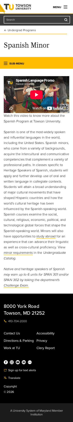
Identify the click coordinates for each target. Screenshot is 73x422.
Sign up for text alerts (21, 370)
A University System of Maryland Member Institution (36, 412)
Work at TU (12, 348)
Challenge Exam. (16, 285)
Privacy (41, 341)
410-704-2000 (17, 321)
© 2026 (9, 392)
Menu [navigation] (57, 7)
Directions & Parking (19, 341)
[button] (5, 64)
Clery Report (45, 348)
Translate (13, 378)
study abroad (46, 236)
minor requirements (18, 253)
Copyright (10, 386)
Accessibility (45, 333)
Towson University (25, 7)
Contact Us (12, 333)
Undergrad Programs (22, 30)
